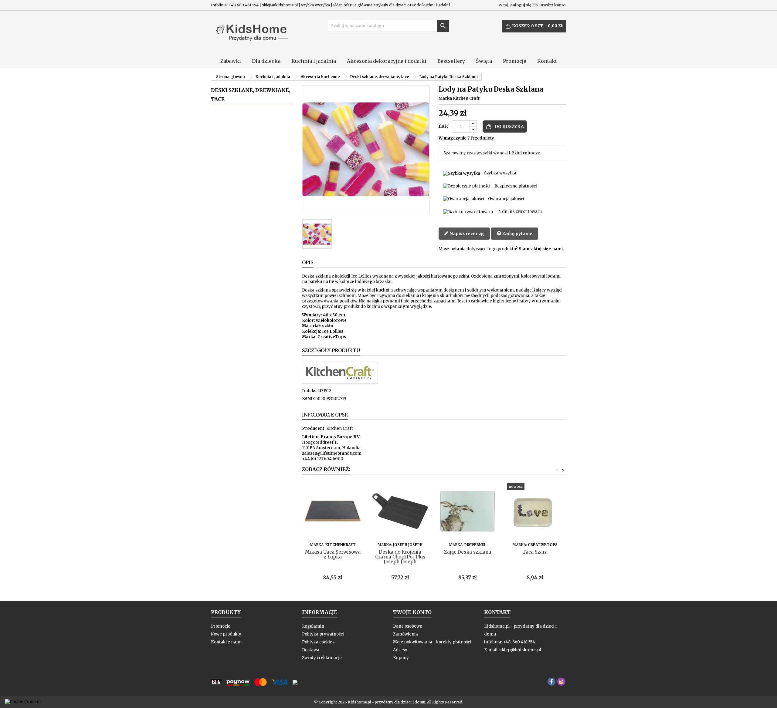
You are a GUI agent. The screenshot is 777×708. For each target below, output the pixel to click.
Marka (445, 98)
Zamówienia (405, 634)
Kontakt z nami (226, 642)
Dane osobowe (407, 626)
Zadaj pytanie (516, 233)
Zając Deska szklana (467, 552)
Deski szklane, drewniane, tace (250, 94)
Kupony (401, 657)
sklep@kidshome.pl (520, 649)
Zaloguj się (520, 5)
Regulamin (313, 626)
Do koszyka (509, 126)
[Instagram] (561, 682)
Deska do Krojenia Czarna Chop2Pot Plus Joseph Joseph (400, 557)
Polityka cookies (318, 642)
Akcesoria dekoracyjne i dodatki (386, 61)
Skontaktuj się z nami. (541, 248)
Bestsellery (451, 61)
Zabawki (230, 61)
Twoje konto (412, 612)
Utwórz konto (552, 5)
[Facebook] (551, 682)
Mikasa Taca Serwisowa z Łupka (333, 554)
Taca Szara (535, 552)
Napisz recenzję (467, 233)
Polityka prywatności (323, 634)
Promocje (514, 61)
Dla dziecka (266, 61)
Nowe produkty (226, 634)
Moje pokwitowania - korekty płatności (432, 642)
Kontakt (547, 61)
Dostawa (310, 649)
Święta (484, 61)
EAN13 (308, 398)
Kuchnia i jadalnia (313, 61)
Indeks (309, 390)
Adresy (400, 649)
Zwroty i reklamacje (322, 657)
